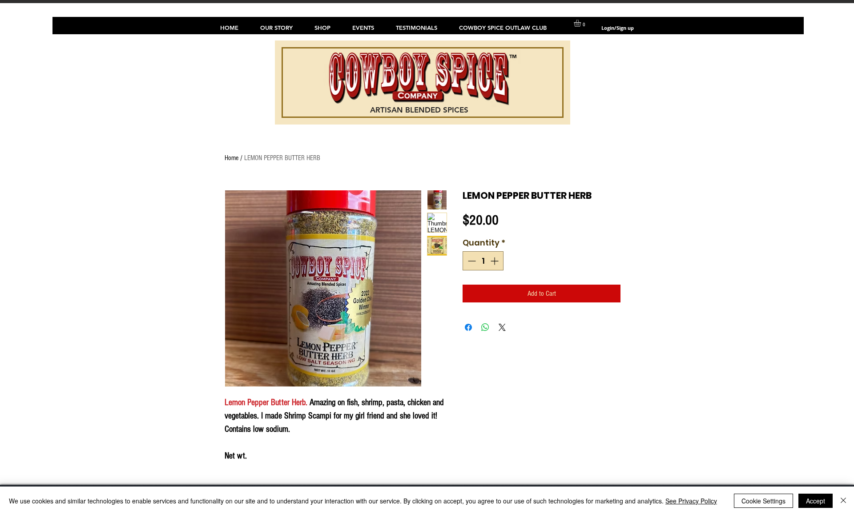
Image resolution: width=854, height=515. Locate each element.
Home (231, 158)
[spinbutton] (483, 261)
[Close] (843, 501)
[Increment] (495, 261)
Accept (815, 500)
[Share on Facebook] (468, 327)
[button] (581, 23)
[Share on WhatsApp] (485, 327)
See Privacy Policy (691, 500)
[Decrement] (471, 261)
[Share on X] (502, 327)
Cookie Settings (763, 500)
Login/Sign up (617, 27)
